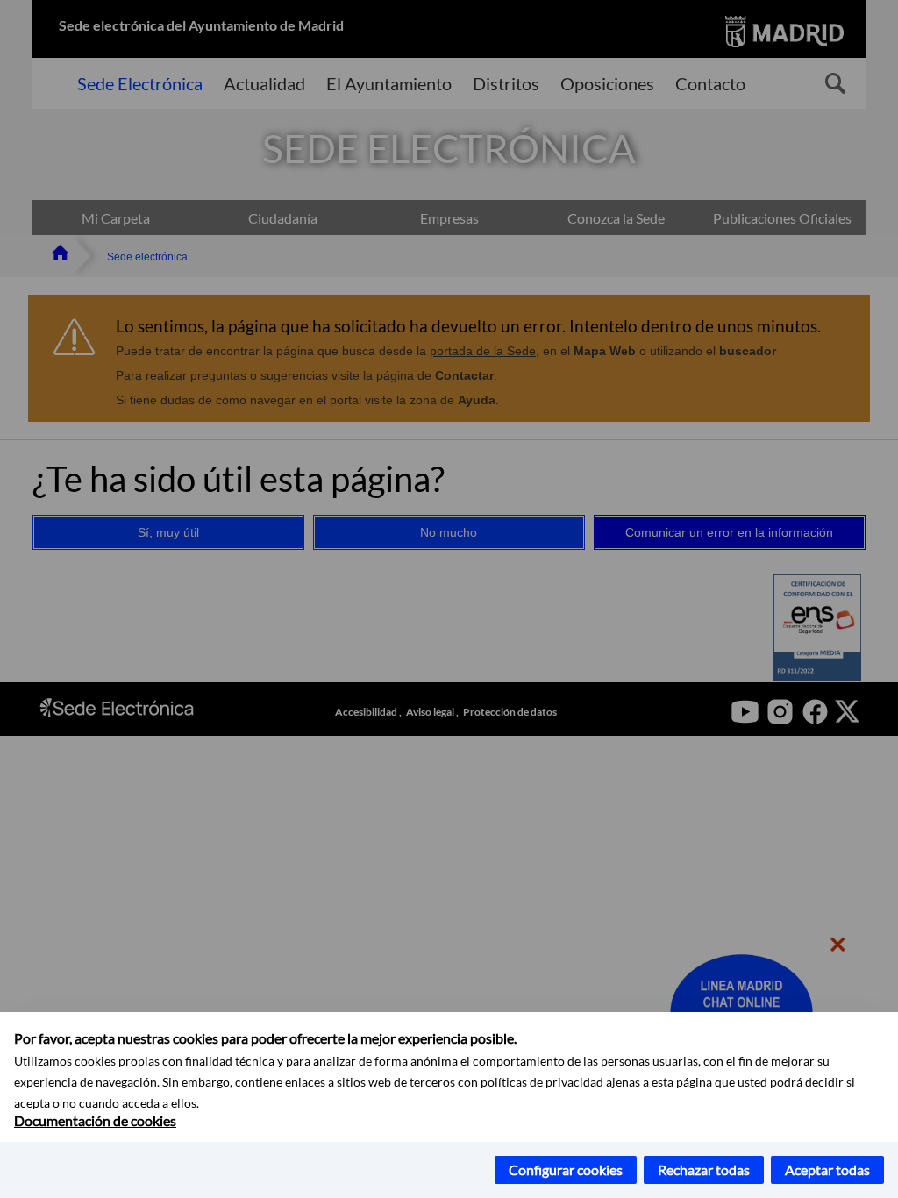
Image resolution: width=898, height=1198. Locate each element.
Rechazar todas (704, 1169)
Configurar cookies (566, 1169)
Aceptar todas (827, 1169)
